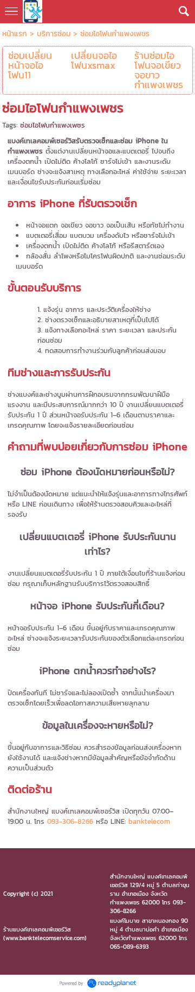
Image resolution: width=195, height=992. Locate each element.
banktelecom (149, 821)
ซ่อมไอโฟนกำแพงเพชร (52, 125)
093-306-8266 (70, 821)
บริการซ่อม (53, 33)
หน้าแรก (14, 33)
